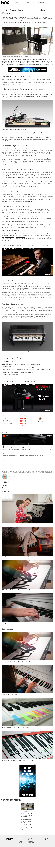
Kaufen (32, 2)
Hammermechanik (13, 455)
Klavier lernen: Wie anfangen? (9, 694)
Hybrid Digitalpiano (29, 455)
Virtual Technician (15, 221)
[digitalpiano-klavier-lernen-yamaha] (27, 508)
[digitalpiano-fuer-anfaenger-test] (27, 607)
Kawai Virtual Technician (13, 372)
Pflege (27, 2)
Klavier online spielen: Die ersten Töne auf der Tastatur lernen (17, 760)
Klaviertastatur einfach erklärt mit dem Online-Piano (15, 727)
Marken (30, 838)
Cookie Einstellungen (32, 844)
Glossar (42, 2)
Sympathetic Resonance (8, 237)
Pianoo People (31, 839)
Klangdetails (34, 224)
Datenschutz (31, 842)
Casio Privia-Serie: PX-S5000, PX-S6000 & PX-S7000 (27, 815)
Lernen (22, 2)
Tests (37, 2)
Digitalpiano (5, 455)
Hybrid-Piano (38, 455)
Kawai (13, 374)
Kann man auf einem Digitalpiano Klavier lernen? (14, 523)
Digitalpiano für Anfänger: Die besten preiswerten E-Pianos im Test (19, 623)
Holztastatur (21, 455)
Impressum (30, 841)
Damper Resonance (20, 237)
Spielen (17, 2)
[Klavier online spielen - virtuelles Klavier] (27, 745)
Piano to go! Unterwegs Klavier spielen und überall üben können (18, 557)
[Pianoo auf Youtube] (45, 839)
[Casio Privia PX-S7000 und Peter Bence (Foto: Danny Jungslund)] (27, 806)
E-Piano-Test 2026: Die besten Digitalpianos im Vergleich (16, 590)
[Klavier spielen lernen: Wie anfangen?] (27, 679)
